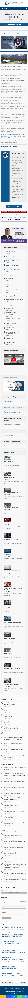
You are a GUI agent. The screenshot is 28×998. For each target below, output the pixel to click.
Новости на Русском (8, 964)
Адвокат (19, 943)
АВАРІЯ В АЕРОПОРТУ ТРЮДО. (13, 260)
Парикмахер (21, 964)
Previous (10, 206)
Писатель (5, 966)
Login (26, 8)
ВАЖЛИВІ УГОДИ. (10, 338)
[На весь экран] (22, 364)
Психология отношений (9, 968)
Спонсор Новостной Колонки (14, 34)
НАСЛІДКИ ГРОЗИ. (10, 327)
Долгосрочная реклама (8, 950)
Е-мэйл (4, 902)
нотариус (5, 980)
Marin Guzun (6, 936)
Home (6, 24)
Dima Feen (20, 927)
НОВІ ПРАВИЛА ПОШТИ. (11, 323)
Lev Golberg (6, 932)
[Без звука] (20, 364)
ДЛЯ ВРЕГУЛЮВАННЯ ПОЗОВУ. (13, 265)
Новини (5, 146)
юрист (23, 982)
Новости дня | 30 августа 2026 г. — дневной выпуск (15, 733)
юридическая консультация (10, 982)
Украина (13, 975)
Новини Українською (14, 146)
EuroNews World (10, 700)
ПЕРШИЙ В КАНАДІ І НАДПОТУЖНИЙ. (14, 274)
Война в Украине (7, 948)
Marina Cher (6, 934)
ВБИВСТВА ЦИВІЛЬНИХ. (11, 303)
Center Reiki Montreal (8, 927)
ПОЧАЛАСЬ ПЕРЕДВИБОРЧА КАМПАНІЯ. (15, 295)
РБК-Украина (9, 764)
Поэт (13, 966)
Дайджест (18, 948)
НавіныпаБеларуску (8, 957)
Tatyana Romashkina (8, 941)
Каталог (11, 988)
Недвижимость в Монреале (9, 959)
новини (5, 977)
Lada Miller (21, 929)
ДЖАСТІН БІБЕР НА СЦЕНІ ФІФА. (13, 269)
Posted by (17, 19)
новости (14, 977)
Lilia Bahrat (16, 932)
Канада (22, 952)
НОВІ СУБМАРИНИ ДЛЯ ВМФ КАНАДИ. (14, 299)
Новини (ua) (6, 61)
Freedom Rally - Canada (8, 929)
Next (18, 206)
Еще (23, 988)
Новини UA (17, 988)
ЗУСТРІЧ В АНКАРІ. (10, 278)
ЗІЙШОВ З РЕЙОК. (10, 308)
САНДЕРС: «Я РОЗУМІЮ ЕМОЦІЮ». (13, 318)
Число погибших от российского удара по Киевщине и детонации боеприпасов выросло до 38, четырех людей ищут (15, 873)
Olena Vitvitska (17, 936)
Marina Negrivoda (18, 934)
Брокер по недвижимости (9, 945)
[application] (14, 359)
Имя (3, 907)
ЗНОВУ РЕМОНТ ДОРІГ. (11, 251)
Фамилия (4, 912)
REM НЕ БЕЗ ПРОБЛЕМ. (11, 256)
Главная (6, 988)
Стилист (5, 975)
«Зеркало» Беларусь (11, 831)
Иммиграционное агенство (9, 952)
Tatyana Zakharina (8, 943)
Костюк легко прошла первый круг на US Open (14, 793)
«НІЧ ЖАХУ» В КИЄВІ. (10, 342)
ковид (21, 975)
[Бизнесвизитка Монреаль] (14, 3)
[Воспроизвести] (5, 364)
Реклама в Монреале (8, 973)
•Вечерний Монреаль (7, 217)
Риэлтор (19, 973)
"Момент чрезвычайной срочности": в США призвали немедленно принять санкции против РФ (14, 775)
